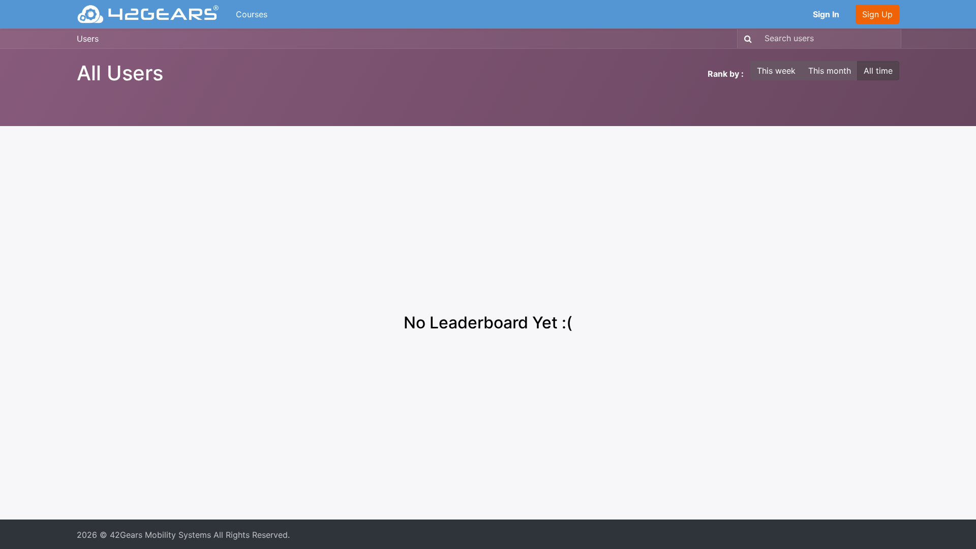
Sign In (826, 14)
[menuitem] (251, 14)
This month (829, 71)
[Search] (746, 38)
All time (878, 71)
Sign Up (877, 14)
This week (776, 71)
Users (88, 39)
